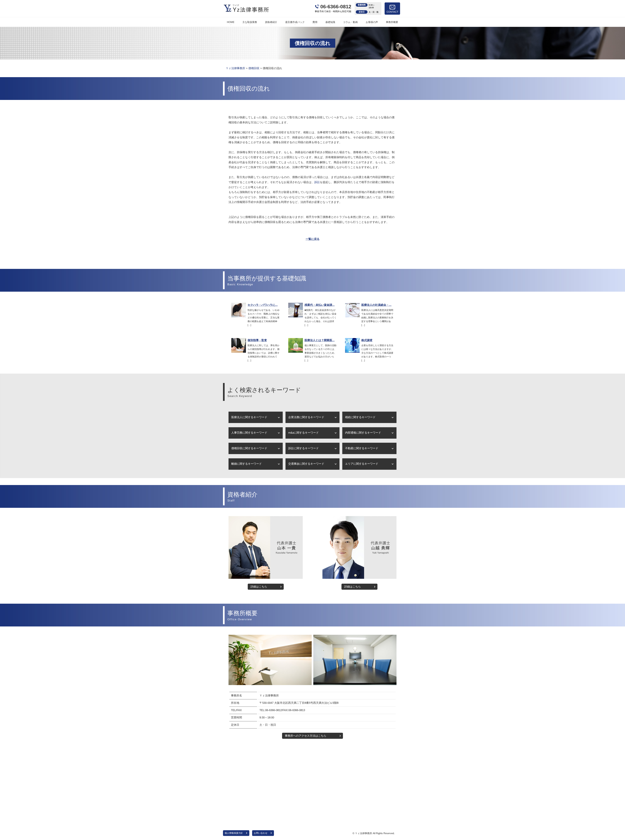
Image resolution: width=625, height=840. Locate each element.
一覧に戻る (312, 239)
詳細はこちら (258, 586)
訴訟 (317, 182)
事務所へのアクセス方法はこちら (305, 735)
